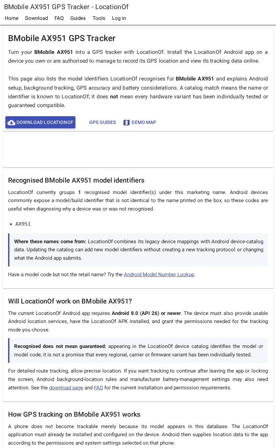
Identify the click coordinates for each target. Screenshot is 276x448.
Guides (78, 18)
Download (36, 18)
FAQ (59, 18)
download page (66, 388)
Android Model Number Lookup (159, 274)
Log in (119, 18)
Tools (99, 18)
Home (12, 18)
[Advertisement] (138, 150)
